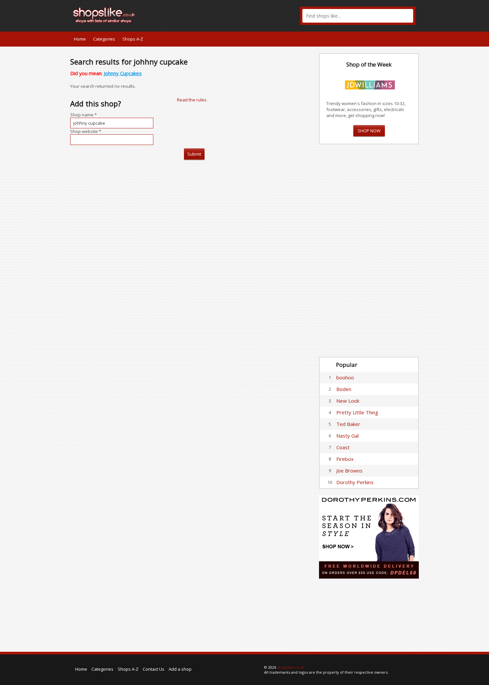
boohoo (345, 377)
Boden (343, 389)
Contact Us (153, 669)
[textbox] (357, 16)
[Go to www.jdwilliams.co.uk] (370, 84)
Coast (343, 447)
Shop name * (83, 115)
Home (80, 39)
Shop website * (85, 131)
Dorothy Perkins (355, 482)
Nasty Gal (347, 435)
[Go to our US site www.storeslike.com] (413, 39)
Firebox (345, 459)
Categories (104, 39)
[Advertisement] (369, 250)
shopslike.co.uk (290, 667)
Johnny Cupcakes (123, 73)
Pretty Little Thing (357, 412)
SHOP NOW (369, 131)
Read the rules (192, 100)
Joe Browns (349, 470)
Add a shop (180, 669)
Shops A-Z (132, 39)
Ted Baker (348, 424)
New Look (347, 400)
